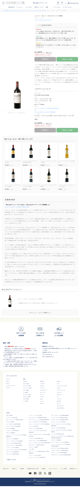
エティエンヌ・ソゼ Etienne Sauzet (36, 444)
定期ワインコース (39, 7)
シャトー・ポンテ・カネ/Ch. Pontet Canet (47, 108)
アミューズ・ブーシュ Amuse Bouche (14, 445)
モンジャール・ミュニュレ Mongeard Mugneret (39, 419)
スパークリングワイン (11, 385)
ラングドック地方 (27, 394)
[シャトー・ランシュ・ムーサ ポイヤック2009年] (13, 151)
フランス (23, 10)
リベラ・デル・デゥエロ (62, 385)
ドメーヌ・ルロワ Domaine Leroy (36, 438)
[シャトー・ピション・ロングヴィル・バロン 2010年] (13, 175)
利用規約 (22, 468)
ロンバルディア (43, 390)
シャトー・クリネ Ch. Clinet (35, 455)
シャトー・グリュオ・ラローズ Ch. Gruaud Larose (39, 442)
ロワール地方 (26, 390)
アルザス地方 (26, 398)
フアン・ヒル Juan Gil (33, 426)
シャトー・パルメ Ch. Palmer (12, 447)
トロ (58, 396)
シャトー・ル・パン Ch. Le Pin (35, 415)
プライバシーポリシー (53, 468)
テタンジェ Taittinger (10, 428)
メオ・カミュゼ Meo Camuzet (12, 454)
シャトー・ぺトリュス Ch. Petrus (58, 421)
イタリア (42, 381)
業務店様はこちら (73, 468)
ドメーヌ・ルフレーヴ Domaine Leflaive (59, 419)
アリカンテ (59, 394)
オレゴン (59, 403)
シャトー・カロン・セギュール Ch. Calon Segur (16, 449)
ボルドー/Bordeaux (49, 112)
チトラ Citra (31, 449)
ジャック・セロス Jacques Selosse (13, 443)
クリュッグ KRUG (10, 421)
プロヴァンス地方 (27, 396)
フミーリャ (59, 398)
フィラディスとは (67, 7)
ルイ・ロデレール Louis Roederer (13, 424)
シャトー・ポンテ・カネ (36, 10)
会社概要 (43, 468)
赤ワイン (44, 10)
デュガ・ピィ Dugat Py (56, 440)
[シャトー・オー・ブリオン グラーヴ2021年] (49, 175)
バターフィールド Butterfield (12, 438)
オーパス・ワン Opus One (11, 417)
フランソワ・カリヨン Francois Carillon (59, 448)
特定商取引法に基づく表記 (32, 468)
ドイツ (41, 399)
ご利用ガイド (14, 468)
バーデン (42, 401)
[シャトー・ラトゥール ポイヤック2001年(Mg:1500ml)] (31, 151)
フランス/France (39, 112)
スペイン (59, 381)
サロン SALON (9, 415)
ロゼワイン (8, 387)
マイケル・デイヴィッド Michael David (59, 450)
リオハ (58, 383)
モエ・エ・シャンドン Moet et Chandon (14, 419)
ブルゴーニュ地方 (27, 385)
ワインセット (19, 7)
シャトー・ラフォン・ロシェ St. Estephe (60, 442)
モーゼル (42, 403)
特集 (47, 7)
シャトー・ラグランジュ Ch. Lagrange (14, 441)
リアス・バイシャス (61, 390)
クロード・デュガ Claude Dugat (35, 428)
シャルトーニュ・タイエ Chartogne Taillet (38, 440)
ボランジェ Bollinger (10, 432)
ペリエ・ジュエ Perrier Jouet (12, 430)
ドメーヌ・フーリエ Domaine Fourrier (59, 417)
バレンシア (59, 392)
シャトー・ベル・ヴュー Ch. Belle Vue (37, 457)
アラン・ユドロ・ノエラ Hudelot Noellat (59, 415)
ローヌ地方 (25, 392)
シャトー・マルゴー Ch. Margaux (13, 426)
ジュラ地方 (25, 401)
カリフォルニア (60, 405)
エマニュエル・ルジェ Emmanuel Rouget (37, 417)
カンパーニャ (43, 392)
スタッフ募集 (64, 468)
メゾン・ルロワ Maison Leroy (57, 434)
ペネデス (59, 388)
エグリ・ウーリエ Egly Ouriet (12, 451)
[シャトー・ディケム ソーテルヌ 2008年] (67, 151)
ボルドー (28, 10)
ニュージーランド (60, 408)
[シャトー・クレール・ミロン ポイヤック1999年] (49, 151)
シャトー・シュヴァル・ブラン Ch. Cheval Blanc (39, 424)
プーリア (42, 394)
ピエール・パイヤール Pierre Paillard (59, 452)
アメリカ (59, 401)
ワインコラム (57, 7)
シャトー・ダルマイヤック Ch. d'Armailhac (38, 421)
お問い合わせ (5, 468)
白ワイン (8, 383)
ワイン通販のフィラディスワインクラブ (11, 10)
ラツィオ (42, 388)
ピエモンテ (42, 385)
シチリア (42, 396)
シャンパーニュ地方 (27, 388)
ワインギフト (28, 7)
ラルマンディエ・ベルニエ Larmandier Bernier (61, 454)
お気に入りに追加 (67, 59)
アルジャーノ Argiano (33, 447)
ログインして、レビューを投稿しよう (40, 312)
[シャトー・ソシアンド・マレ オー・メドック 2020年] (67, 175)
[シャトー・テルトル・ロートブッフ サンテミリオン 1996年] (31, 175)
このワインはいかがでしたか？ (43, 20)
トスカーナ (42, 383)
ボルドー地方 (26, 383)
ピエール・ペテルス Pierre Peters (58, 428)
